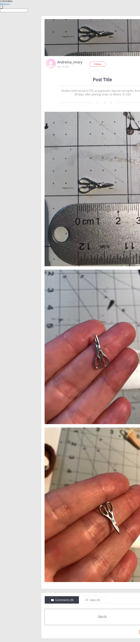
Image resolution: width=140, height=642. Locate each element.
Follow (97, 64)
